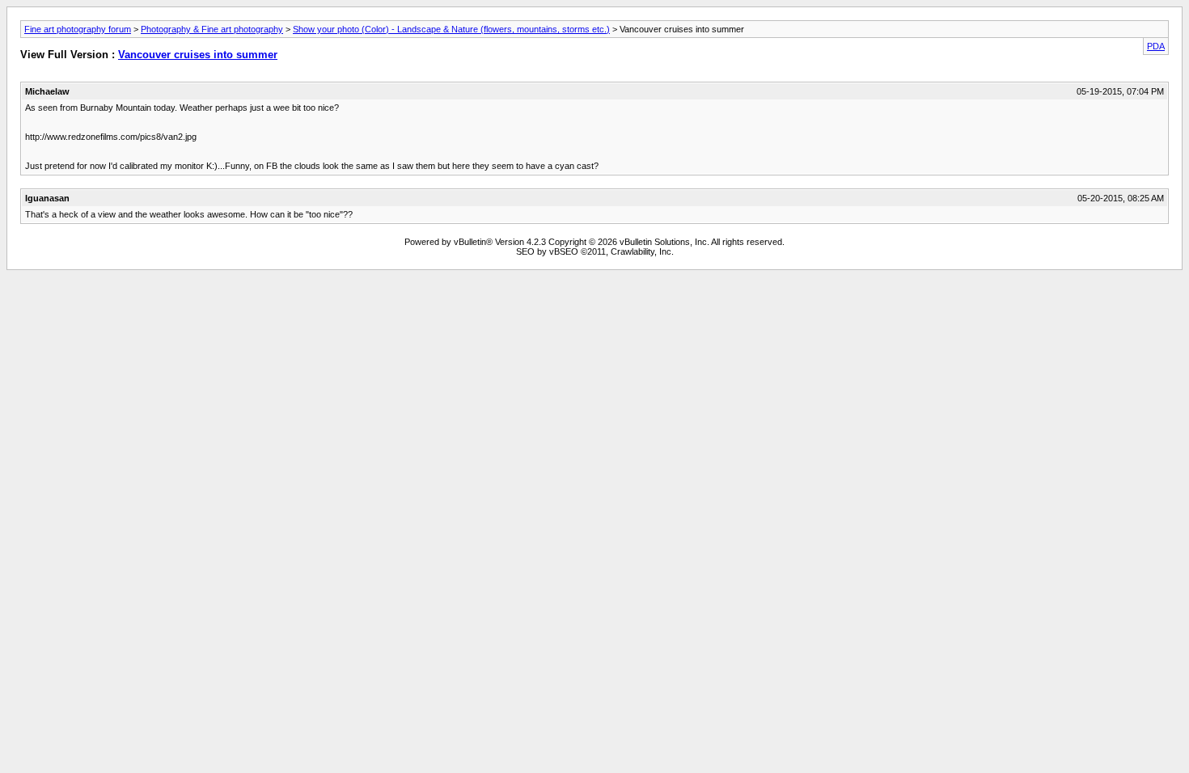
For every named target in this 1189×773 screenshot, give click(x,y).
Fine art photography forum (77, 29)
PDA (1156, 46)
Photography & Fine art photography (212, 29)
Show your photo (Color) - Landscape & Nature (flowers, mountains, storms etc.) (451, 29)
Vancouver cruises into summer (197, 55)
